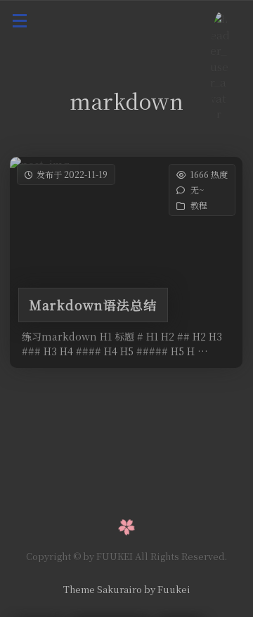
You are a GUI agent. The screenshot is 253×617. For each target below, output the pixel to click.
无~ (198, 190)
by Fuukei (166, 589)
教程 (199, 205)
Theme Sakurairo (102, 589)
